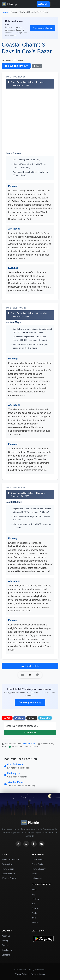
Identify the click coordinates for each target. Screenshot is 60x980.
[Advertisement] (30, 120)
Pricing (5, 940)
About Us (6, 935)
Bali (33, 903)
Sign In (44, 4)
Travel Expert (8, 868)
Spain (34, 912)
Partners (5, 945)
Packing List (7, 864)
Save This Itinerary (17, 66)
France (35, 908)
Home (5, 12)
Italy (33, 894)
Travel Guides (38, 859)
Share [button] (20, 718)
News (34, 873)
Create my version (41, 28)
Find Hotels (32, 666)
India (34, 917)
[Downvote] (37, 674)
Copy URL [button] (45, 718)
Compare (6, 954)
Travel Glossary (38, 868)
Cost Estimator (8, 873)
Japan (34, 889)
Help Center (37, 878)
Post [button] (32, 718)
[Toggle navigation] (54, 4)
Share (38, 66)
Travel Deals (37, 864)
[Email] (42, 844)
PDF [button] (8, 718)
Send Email (30, 732)
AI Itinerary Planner (10, 859)
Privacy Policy (21, 973)
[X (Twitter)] (26, 844)
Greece (35, 922)
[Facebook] (34, 844)
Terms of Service (38, 973)
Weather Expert (9, 878)
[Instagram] (18, 844)
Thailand (35, 898)
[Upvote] (23, 674)
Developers (7, 949)
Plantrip (12, 4)
